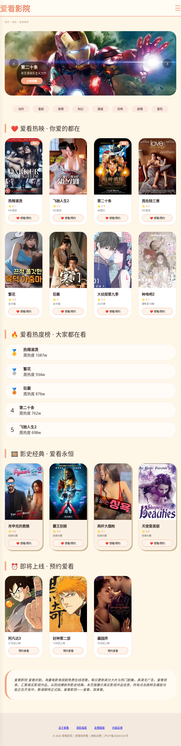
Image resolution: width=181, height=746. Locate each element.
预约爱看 (24, 651)
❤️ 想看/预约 (23, 218)
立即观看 (32, 81)
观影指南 (81, 727)
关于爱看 (63, 727)
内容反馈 (117, 727)
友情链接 (99, 727)
